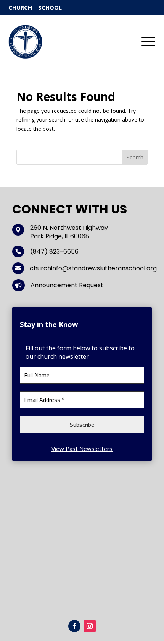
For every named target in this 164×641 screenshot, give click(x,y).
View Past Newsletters (82, 448)
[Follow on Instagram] (90, 626)
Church (20, 7)
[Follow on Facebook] (74, 626)
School (50, 7)
